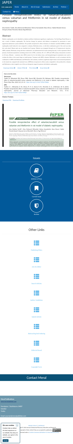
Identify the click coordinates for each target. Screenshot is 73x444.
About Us (25, 7)
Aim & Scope (35, 7)
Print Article (32, 68)
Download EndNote (18, 100)
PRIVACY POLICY (32, 425)
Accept (6, 441)
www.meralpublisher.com (8, 401)
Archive (55, 7)
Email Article (44, 68)
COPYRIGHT (41, 425)
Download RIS (7, 100)
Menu (17, 12)
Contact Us (7, 12)
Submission (46, 7)
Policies (64, 7)
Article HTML (21, 68)
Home (17, 7)
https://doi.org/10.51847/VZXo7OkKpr (37, 82)
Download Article (8, 68)
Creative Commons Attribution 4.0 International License (44, 432)
